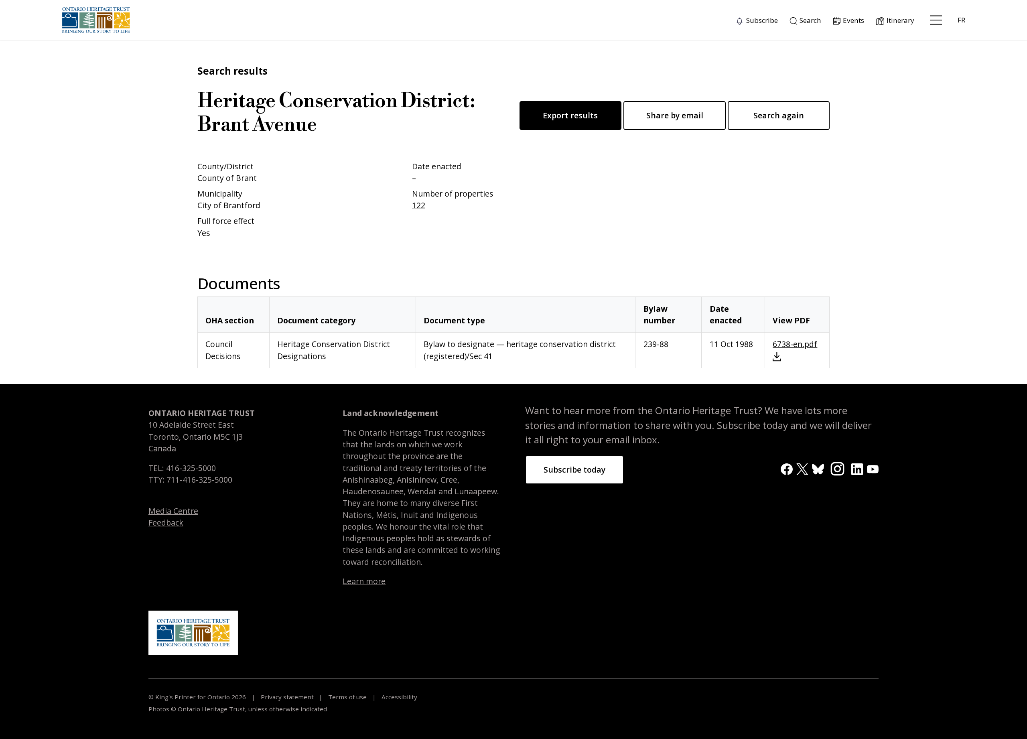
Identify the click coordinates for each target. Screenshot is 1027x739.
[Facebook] (786, 468)
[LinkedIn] (857, 468)
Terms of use (347, 697)
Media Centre (173, 511)
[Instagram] (837, 468)
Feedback (165, 522)
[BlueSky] (818, 468)
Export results (570, 115)
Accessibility (398, 697)
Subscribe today (574, 469)
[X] (802, 468)
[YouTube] (873, 468)
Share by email (674, 115)
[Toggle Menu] (936, 20)
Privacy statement (287, 697)
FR (961, 19)
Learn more (364, 581)
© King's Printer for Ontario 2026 (198, 697)
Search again (778, 115)
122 (418, 205)
